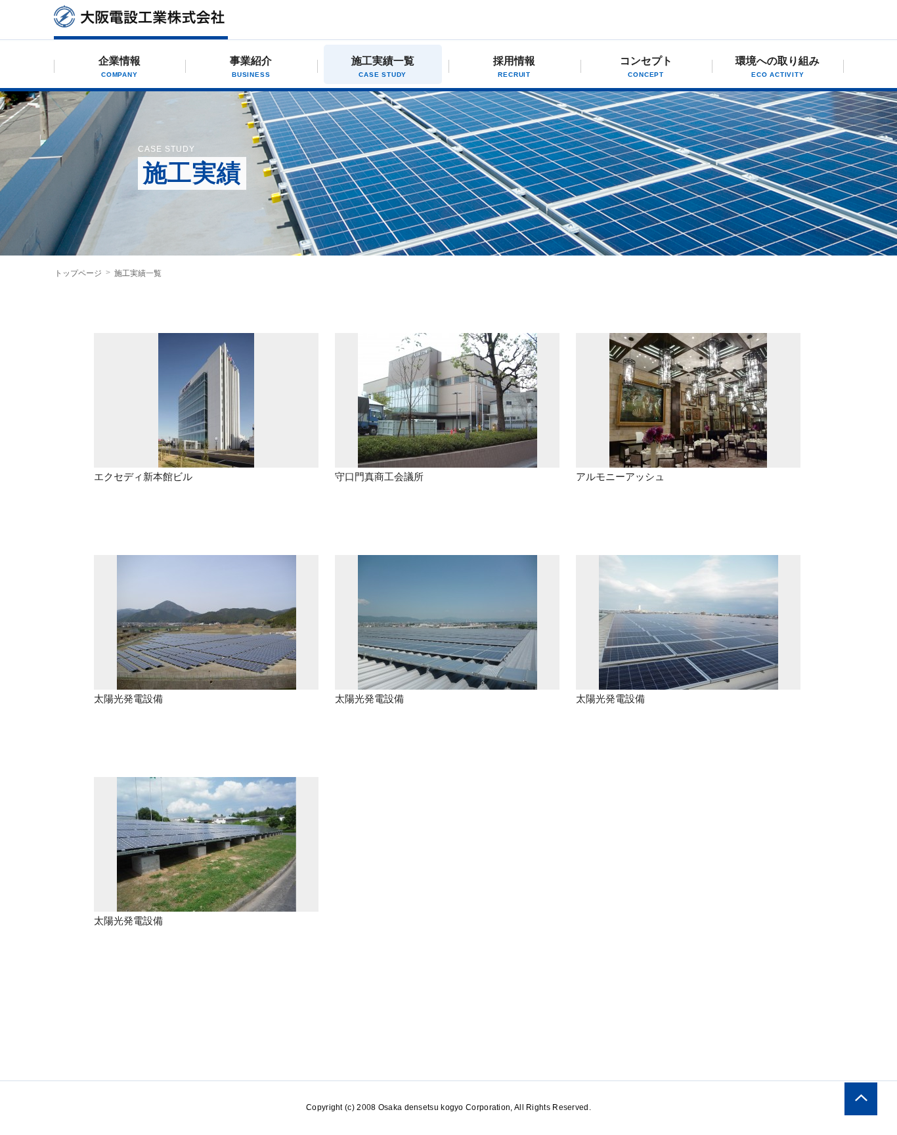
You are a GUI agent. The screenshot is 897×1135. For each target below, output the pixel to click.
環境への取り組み (777, 66)
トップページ (78, 273)
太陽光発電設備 (128, 698)
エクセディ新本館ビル (143, 476)
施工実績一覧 (382, 66)
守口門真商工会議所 (379, 476)
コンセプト (646, 66)
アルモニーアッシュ (620, 476)
